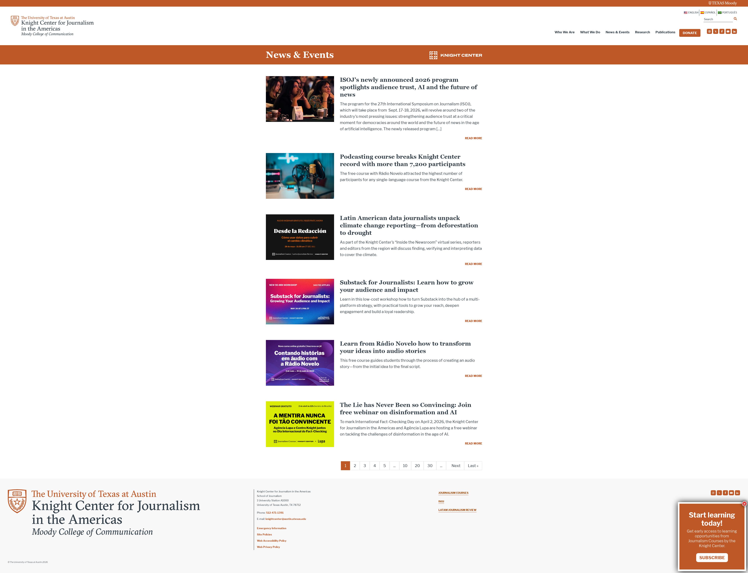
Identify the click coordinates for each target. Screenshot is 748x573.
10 (405, 465)
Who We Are (565, 32)
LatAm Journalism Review (457, 509)
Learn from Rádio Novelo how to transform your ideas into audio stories (405, 347)
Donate (690, 33)
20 (417, 465)
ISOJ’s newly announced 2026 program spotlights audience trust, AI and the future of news (408, 87)
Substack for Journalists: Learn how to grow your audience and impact (407, 286)
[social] (709, 31)
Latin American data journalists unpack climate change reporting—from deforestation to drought (409, 225)
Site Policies (264, 534)
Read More (473, 138)
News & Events (618, 32)
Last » (473, 465)
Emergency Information (271, 528)
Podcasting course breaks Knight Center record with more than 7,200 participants (402, 160)
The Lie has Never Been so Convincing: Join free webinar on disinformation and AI (405, 408)
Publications (665, 32)
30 (430, 465)
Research (642, 32)
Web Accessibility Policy (271, 540)
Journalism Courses (453, 492)
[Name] (735, 18)
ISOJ (441, 501)
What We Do (590, 32)
